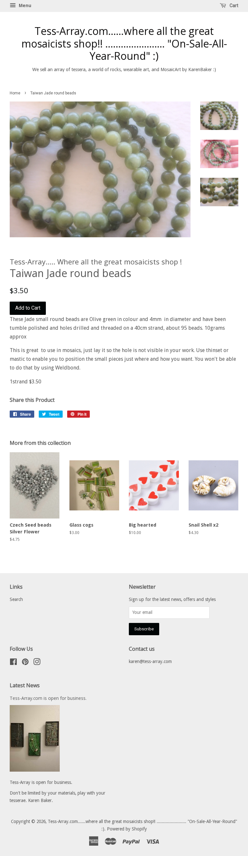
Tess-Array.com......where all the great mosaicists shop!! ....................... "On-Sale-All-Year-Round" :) (124, 43)
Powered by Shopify (127, 828)
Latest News (25, 685)
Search (16, 599)
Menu (24, 5)
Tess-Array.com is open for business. (48, 698)
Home (15, 93)
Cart (233, 5)
